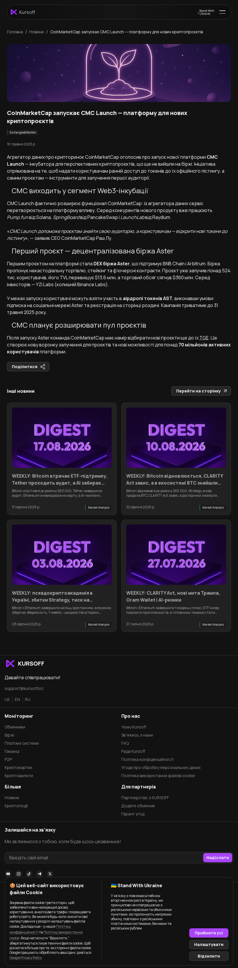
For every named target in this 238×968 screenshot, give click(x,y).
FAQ (125, 743)
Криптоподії (16, 805)
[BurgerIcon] (222, 12)
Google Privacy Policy (26, 957)
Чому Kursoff (133, 727)
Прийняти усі (209, 933)
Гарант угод (132, 814)
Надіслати (217, 857)
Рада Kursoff (133, 751)
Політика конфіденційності (147, 759)
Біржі (9, 735)
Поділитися (24, 366)
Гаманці (12, 751)
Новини (12, 797)
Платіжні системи (22, 743)
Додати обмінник (138, 805)
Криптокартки (18, 767)
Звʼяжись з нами (137, 735)
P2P (8, 759)
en (17, 699)
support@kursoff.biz (24, 688)
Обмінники (15, 727)
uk (7, 699)
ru (27, 699)
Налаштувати (208, 944)
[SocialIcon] (8, 873)
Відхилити (209, 956)
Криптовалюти (19, 775)
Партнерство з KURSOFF (145, 797)
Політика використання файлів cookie (158, 775)
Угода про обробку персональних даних (161, 767)
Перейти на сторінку (198, 391)
